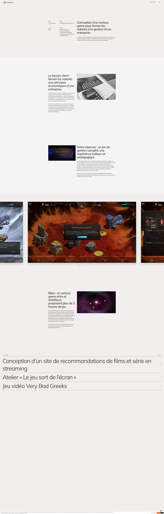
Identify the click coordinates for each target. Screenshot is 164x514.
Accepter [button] (158, 512)
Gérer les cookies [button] (153, 512)
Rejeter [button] (162, 512)
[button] (159, 2)
